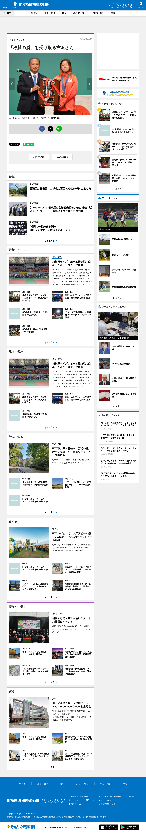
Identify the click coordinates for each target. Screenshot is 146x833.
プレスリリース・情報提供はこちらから (117, 796)
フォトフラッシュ (18, 39)
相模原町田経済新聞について (83, 796)
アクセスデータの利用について (84, 800)
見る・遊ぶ (49, 13)
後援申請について (108, 804)
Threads (130, 5)
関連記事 (55, 118)
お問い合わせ (106, 800)
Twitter (118, 5)
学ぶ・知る (98, 13)
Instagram (124, 5)
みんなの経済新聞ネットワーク (21, 827)
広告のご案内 (76, 804)
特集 (113, 13)
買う (64, 13)
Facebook (112, 5)
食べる (34, 13)
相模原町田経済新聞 (31, 5)
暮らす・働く (79, 13)
